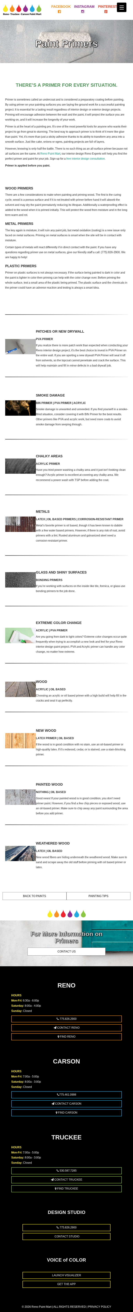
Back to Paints (34, 896)
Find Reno (67, 1036)
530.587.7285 (68, 1170)
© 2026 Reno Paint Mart (36, 1306)
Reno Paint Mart (50, 153)
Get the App (66, 1284)
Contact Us (66, 951)
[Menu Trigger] (121, 7)
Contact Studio (66, 1236)
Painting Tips (98, 896)
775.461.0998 (67, 1094)
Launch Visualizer (66, 1275)
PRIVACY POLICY (99, 1306)
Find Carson (67, 1112)
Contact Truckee (68, 1179)
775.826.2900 (68, 1018)
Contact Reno (67, 1027)
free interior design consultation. (85, 158)
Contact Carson (67, 1103)
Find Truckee (67, 1188)
